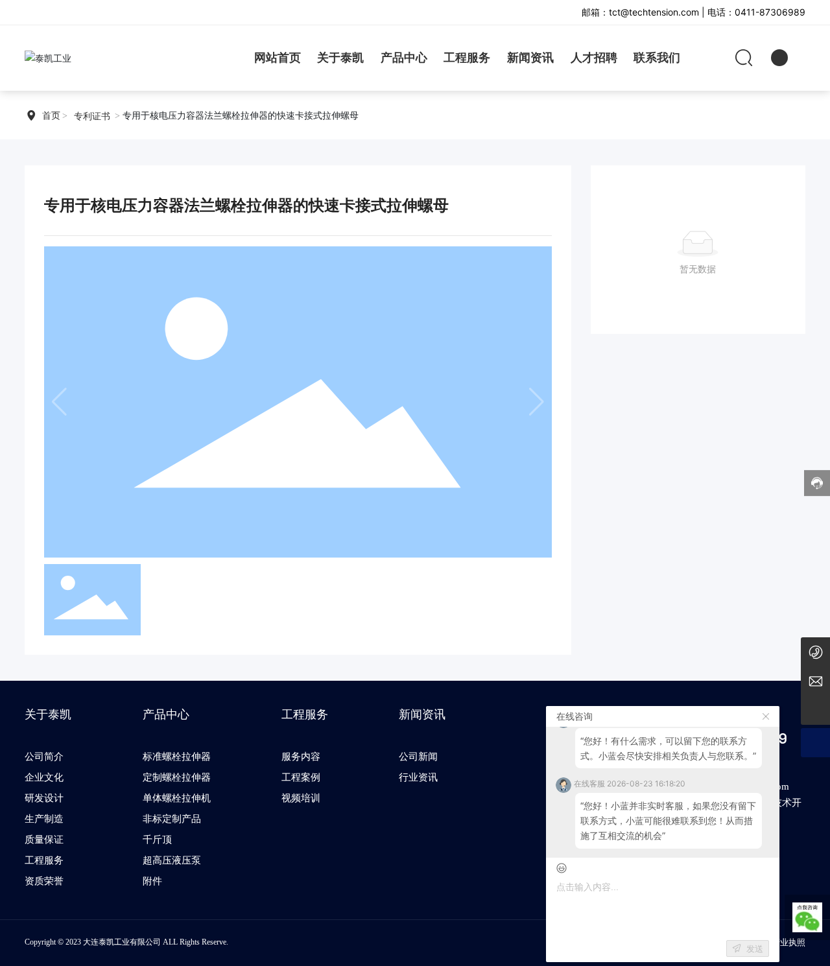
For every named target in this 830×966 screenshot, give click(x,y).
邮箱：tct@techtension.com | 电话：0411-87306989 (693, 12)
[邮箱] (815, 681)
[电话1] (815, 651)
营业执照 (788, 942)
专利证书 (92, 116)
